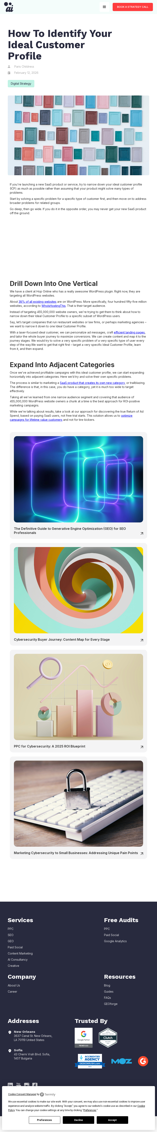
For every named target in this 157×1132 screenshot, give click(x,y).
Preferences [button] (89, 1110)
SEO (10, 935)
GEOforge (111, 1004)
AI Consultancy (18, 959)
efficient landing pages (129, 332)
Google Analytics (115, 941)
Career (12, 991)
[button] (104, 7)
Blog (107, 985)
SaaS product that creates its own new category (92, 383)
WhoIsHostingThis (53, 305)
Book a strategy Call (132, 6)
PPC (10, 929)
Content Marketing (20, 953)
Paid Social (15, 947)
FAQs (107, 997)
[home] (8, 7)
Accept (112, 1120)
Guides (108, 991)
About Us (14, 985)
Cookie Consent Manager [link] (22, 1094)
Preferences (44, 1120)
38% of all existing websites (37, 301)
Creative (13, 965)
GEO (11, 941)
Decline (78, 1120)
